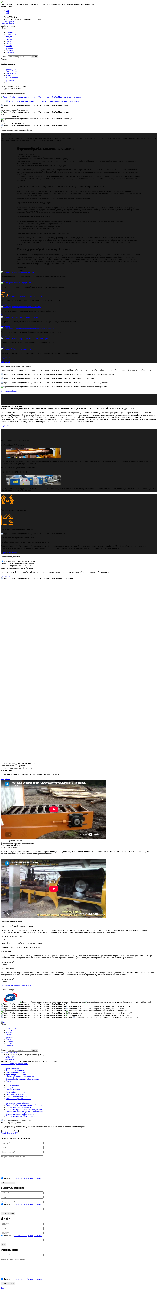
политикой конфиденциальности (28, 1178)
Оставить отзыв (25, 985)
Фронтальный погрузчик (16, 1096)
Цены (8, 1081)
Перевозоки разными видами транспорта (25, 296)
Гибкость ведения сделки (21, 349)
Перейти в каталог (9, 553)
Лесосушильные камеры (16, 1094)
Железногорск (12, 78)
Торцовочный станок (15, 1070)
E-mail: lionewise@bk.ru (10, 1133)
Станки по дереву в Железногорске (21, 1116)
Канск (8, 75)
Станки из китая (13, 1090)
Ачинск (9, 82)
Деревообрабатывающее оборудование (22, 1079)
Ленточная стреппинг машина (18, 1099)
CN (7, 13)
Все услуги (5, 362)
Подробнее (5, 281)
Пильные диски (12, 1085)
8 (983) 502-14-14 (8, 1057)
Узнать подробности (9, 391)
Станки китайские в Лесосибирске (20, 1114)
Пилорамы (10, 1088)
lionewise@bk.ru (7, 21)
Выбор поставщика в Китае (22, 272)
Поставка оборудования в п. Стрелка (19, 561)
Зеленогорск (11, 69)
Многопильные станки (15, 1072)
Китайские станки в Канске (17, 1103)
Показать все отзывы (10, 985)
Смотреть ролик (74, 97)
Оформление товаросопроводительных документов (32, 328)
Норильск (10, 80)
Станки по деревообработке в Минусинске (24, 1109)
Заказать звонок (7, 24)
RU (7, 11)
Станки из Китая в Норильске (18, 1107)
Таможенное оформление (21, 283)
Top (2, 1288)
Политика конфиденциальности (14, 1064)
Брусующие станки (14, 1068)
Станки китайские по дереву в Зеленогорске (24, 1112)
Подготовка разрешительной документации (29, 338)
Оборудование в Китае (13, 841)
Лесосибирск (11, 71)
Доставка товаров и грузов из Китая (26, 307)
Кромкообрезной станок (16, 1074)
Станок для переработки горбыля (20, 1077)
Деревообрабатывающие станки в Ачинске (24, 1105)
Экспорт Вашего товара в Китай (24, 317)
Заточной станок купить (16, 1092)
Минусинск (11, 73)
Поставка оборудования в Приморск (19, 764)
